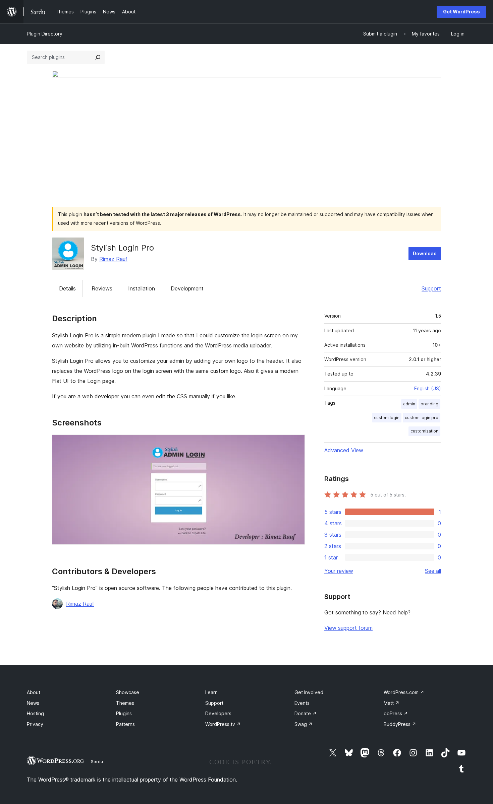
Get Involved (308, 692)
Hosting (35, 713)
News (33, 703)
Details (67, 288)
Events (302, 703)
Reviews (102, 288)
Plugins (124, 713)
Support (431, 288)
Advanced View (343, 450)
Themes (125, 703)
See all (433, 570)
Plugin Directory (44, 34)
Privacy (35, 724)
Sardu (97, 761)
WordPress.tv (223, 724)
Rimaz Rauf (113, 259)
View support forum (348, 627)
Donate (305, 713)
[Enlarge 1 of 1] (295, 443)
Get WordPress (461, 11)
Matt (391, 703)
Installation (141, 288)
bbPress (396, 713)
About (33, 692)
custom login (386, 417)
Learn (211, 692)
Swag (303, 724)
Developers (218, 713)
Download (425, 253)
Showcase (127, 692)
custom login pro (421, 417)
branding (429, 403)
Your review (338, 570)
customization (424, 430)
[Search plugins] (98, 57)
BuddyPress (400, 724)
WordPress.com (404, 692)
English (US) (427, 388)
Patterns (125, 724)
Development (187, 288)
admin (409, 403)
